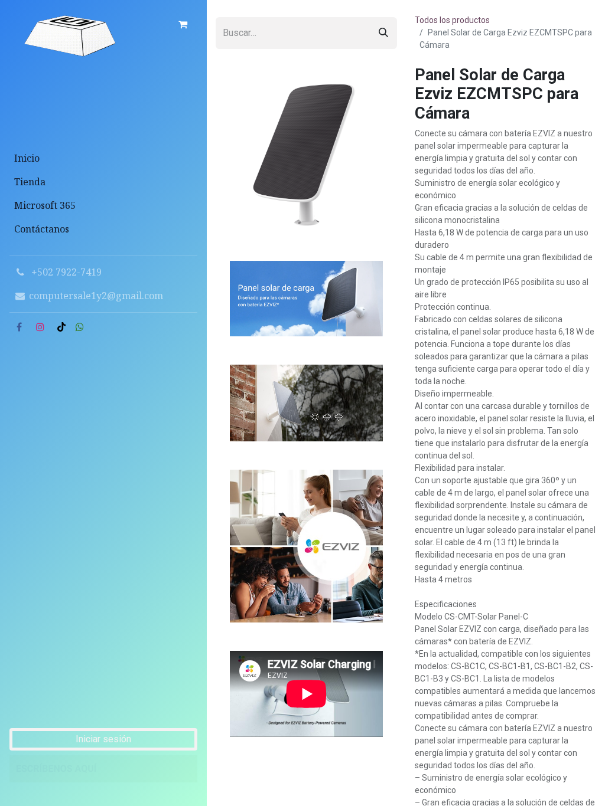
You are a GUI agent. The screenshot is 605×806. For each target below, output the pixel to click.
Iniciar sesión (103, 739)
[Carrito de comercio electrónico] (182, 24)
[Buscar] (383, 33)
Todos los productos (452, 20)
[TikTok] (61, 326)
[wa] (79, 327)
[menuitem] (103, 158)
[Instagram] (40, 326)
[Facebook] (18, 326)
